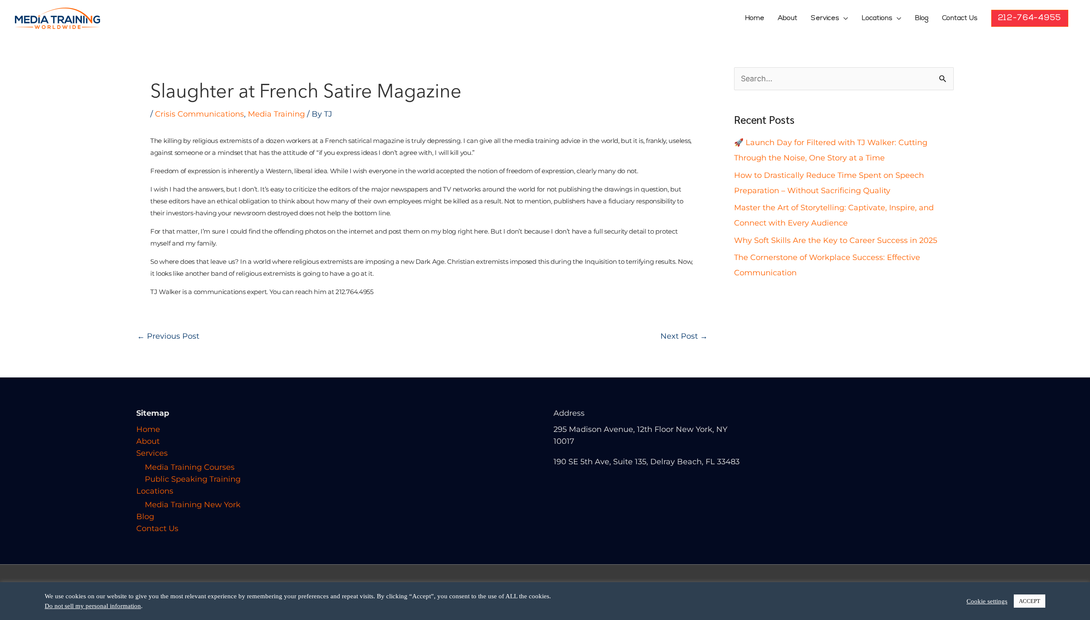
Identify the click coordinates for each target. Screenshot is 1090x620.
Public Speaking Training (193, 479)
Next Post (684, 336)
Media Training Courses (190, 467)
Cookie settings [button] (987, 601)
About (787, 18)
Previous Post (168, 336)
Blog (922, 18)
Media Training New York (193, 504)
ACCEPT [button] (1029, 601)
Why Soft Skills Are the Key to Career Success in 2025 (835, 240)
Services (825, 18)
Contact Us (960, 18)
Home (754, 18)
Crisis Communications (199, 114)
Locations (877, 18)
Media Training (276, 114)
